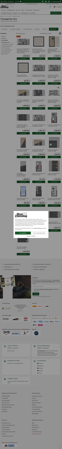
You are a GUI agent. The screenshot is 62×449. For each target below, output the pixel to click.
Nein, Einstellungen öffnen (39, 233)
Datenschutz (29, 236)
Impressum (33, 236)
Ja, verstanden (23, 233)
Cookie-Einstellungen (38, 228)
